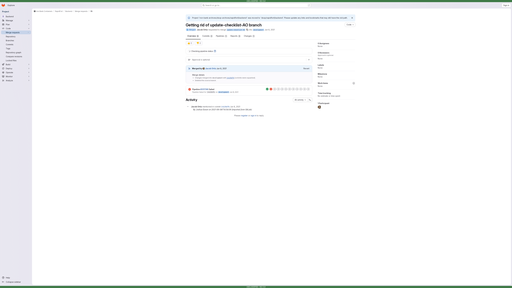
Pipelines (221, 36)
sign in (253, 115)
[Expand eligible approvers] (309, 59)
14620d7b (230, 78)
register (244, 115)
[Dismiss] (352, 17)
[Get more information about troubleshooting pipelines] (215, 51)
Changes (249, 36)
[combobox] (300, 100)
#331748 (204, 89)
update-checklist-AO (236, 30)
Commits (207, 36)
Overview (192, 36)
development (258, 30)
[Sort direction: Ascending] (310, 100)
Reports (235, 36)
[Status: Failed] (189, 89)
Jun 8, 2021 (270, 30)
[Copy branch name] (247, 29)
